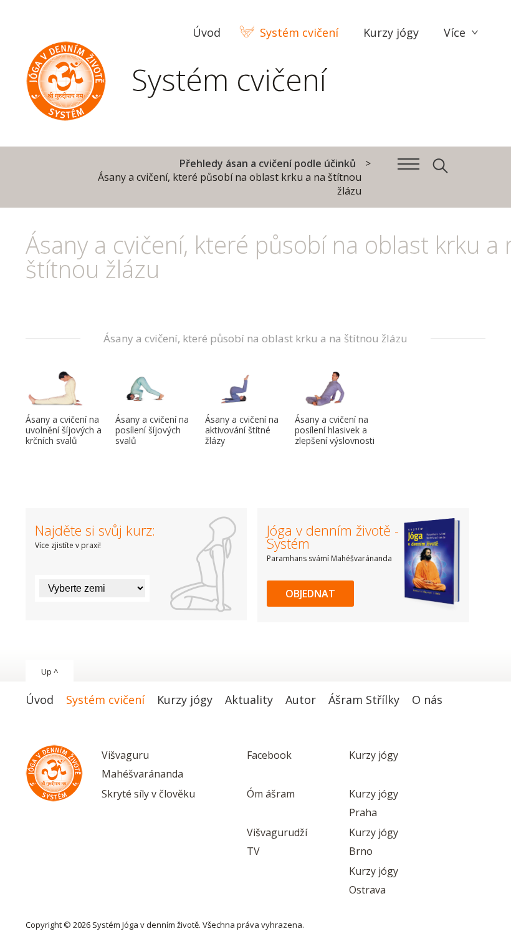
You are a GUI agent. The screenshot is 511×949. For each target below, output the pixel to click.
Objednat (310, 593)
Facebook (269, 755)
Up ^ (49, 671)
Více (455, 32)
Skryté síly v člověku (148, 794)
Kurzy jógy (373, 755)
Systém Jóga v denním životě (66, 78)
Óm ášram (271, 794)
